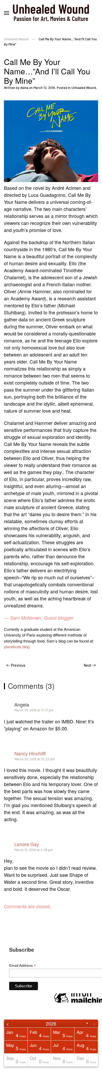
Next (87, 665)
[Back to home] (51, 13)
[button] (6, 13)
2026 (51, 1023)
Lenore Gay (26, 844)
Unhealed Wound (83, 88)
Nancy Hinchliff (30, 753)
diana (24, 88)
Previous (18, 665)
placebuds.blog (17, 646)
